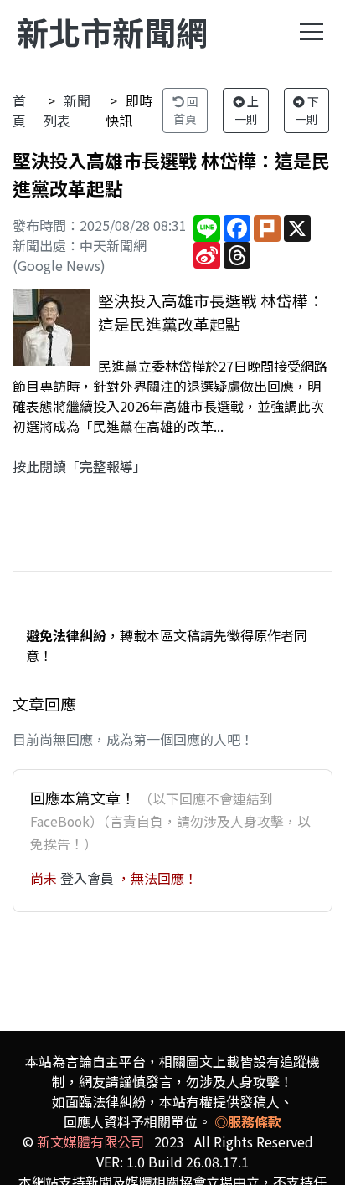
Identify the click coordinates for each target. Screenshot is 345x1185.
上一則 (247, 110)
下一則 (307, 110)
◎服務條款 (247, 1121)
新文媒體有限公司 (90, 1141)
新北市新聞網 (112, 31)
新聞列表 (67, 110)
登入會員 (88, 878)
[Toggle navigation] (311, 32)
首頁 (19, 110)
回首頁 (185, 110)
